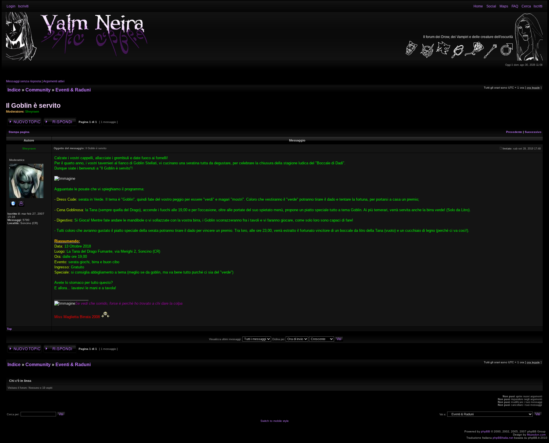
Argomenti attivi (53, 81)
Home (478, 6)
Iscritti (538, 6)
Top (9, 328)
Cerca (526, 6)
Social (491, 6)
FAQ (515, 6)
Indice (14, 89)
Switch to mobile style (274, 420)
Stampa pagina (19, 131)
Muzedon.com (536, 434)
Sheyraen (32, 111)
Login (11, 6)
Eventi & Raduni (73, 89)
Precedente (514, 131)
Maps (504, 6)
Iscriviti (23, 6)
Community (38, 89)
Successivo (533, 131)
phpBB (485, 431)
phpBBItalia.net (503, 437)
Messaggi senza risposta (23, 81)
